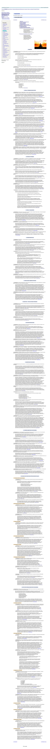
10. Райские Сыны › (43, 741)
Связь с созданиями (23, 23)
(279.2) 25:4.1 (33, 676)
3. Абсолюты (4, 25)
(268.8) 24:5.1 (30, 555)
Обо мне (37, 9)
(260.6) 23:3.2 (34, 454)
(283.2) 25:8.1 (33, 739)
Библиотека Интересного (20, 9)
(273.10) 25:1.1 (25, 619)
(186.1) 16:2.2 (37, 172)
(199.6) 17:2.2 (39, 337)
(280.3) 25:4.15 (23, 701)
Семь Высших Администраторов (24, 24)
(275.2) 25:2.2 (39, 648)
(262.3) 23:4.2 (26, 473)
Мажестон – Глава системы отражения (25, 25)
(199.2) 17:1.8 (40, 299)
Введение (21, 21)
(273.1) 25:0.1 (35, 601)
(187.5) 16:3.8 (41, 120)
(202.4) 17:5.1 (22, 498)
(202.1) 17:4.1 (38, 359)
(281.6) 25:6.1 (40, 718)
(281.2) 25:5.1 (21, 708)
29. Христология (5, 51)
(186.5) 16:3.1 (35, 163)
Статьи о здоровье (30, 9)
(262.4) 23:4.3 (30, 414)
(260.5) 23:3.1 (29, 449)
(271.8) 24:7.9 (40, 584)
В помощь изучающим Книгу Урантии (5, 14)
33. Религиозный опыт (5, 55)
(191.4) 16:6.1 (28, 243)
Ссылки (25, 9)
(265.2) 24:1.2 (36, 491)
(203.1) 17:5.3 (37, 502)
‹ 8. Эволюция (15, 741)
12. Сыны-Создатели (5, 33)
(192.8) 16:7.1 (37, 225)
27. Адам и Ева (4, 49)
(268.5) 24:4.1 (36, 543)
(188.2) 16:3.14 (32, 138)
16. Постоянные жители (5, 39)
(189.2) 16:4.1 (25, 145)
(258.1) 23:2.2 (25, 398)
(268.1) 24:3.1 (32, 534)
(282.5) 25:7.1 (22, 727)
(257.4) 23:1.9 (38, 384)
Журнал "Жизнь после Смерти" (5, 17)
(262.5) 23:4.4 (38, 427)
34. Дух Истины (4, 56)
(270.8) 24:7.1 (33, 577)
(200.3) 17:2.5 (35, 315)
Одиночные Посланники (23, 26)
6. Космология (4, 28)
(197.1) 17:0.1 (29, 65)
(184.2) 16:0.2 (26, 87)
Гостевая (34, 9)
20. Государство (5, 42)
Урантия (5, 9)
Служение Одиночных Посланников (25, 27)
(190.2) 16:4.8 (37, 207)
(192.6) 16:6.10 (35, 230)
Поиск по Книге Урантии (6, 13)
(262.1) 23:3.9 (23, 390)
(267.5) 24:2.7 (22, 520)
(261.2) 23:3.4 (41, 460)
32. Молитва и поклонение (6, 54)
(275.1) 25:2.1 (25, 638)
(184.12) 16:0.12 (26, 79)
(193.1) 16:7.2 (42, 268)
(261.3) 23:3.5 (36, 404)
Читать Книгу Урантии (5, 12)
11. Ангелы (4, 32)
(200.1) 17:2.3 (27, 308)
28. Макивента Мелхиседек (6, 50)
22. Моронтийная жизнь (5, 45)
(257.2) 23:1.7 (24, 436)
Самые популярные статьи (5, 15)
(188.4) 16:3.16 (34, 154)
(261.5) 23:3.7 (38, 467)
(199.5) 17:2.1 (28, 328)
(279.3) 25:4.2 (35, 687)
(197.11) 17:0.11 (24, 290)
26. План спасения (5, 48)
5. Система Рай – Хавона (6, 27)
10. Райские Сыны (5, 31)
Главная (3, 9)
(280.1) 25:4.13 (19, 693)
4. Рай (3, 26)
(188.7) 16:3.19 (42, 188)
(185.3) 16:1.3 (40, 96)
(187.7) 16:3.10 (41, 126)
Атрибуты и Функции (23, 22)
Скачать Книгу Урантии (11, 9)
